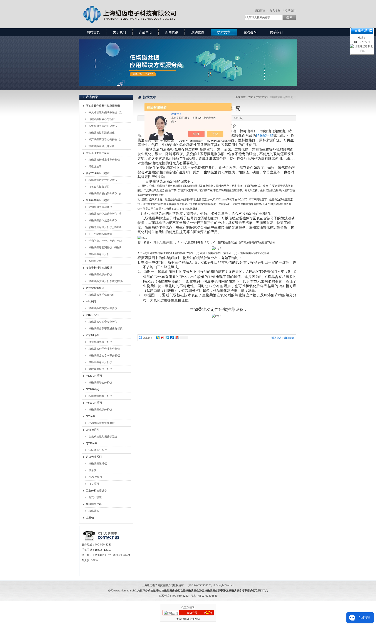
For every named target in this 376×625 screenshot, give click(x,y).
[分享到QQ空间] (157, 337)
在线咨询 (250, 32)
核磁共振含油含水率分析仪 (104, 355)
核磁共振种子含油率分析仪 (104, 348)
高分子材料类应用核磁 (99, 267)
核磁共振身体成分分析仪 (103, 220)
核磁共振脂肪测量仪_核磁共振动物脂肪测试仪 (105, 248)
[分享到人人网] (172, 337)
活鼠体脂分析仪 (98, 450)
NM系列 (90, 416)
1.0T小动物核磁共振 (100, 233)
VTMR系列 (92, 315)
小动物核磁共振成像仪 (102, 423)
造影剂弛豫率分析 (99, 254)
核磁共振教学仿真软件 (102, 294)
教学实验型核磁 (95, 288)
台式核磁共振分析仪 (100, 342)
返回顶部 (289, 337)
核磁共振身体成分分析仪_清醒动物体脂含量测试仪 (105, 214)
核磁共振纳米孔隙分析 (102, 146)
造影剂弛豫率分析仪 (100, 362)
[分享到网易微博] (176, 337)
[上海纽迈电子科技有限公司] (142, 10)
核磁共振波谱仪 (98, 463)
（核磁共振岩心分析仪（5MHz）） (102, 120)
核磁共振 (94, 510)
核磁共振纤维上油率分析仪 (104, 159)
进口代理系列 (94, 456)
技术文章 (223, 32)
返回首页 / (261, 10)
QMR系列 (91, 443)
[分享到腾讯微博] (167, 337)
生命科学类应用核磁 (97, 200)
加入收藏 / (277, 10)
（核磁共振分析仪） (100, 186)
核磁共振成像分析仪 (100, 274)
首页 (250, 97)
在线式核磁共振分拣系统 (103, 436)
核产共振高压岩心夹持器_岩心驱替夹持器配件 (105, 140)
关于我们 (119, 32)
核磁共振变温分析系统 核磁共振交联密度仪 (106, 282)
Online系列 (92, 429)
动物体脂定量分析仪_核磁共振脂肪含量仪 (105, 228)
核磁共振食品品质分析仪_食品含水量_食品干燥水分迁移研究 (105, 194)
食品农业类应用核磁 (97, 173)
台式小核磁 (95, 497)
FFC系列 (94, 483)
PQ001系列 (92, 335)
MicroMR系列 (94, 375)
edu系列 (91, 301)
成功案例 (197, 32)
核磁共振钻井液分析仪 (102, 132)
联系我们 (290, 10)
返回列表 (276, 337)
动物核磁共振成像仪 (100, 206)
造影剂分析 (95, 261)
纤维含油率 (95, 166)
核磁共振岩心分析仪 (100, 382)
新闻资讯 (171, 32)
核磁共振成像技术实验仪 (103, 308)
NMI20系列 (92, 389)
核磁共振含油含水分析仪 (103, 179)
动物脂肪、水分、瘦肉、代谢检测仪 (106, 241)
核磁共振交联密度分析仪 (103, 321)
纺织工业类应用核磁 (97, 152)
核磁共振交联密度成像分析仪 (106, 328)
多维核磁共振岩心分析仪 (103, 125)
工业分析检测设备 (96, 490)
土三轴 (90, 517)
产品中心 (145, 32)
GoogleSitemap (225, 585)
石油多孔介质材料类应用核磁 (103, 105)
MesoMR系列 (94, 402)
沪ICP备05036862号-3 (201, 585)
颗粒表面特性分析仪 (100, 369)
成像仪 (92, 470)
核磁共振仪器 (94, 504)
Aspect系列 (95, 477)
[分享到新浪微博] (162, 337)
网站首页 (93, 32)
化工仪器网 (188, 607)
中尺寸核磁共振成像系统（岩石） (106, 113)
